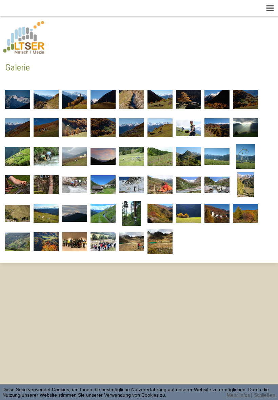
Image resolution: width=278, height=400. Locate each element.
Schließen (264, 395)
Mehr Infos (238, 395)
